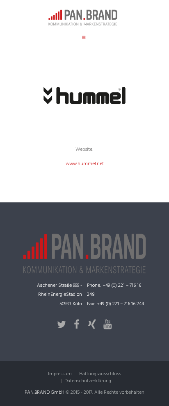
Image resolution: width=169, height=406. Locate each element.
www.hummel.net (85, 164)
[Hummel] (84, 95)
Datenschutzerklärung (87, 381)
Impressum (60, 374)
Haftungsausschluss (100, 374)
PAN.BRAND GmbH (44, 392)
